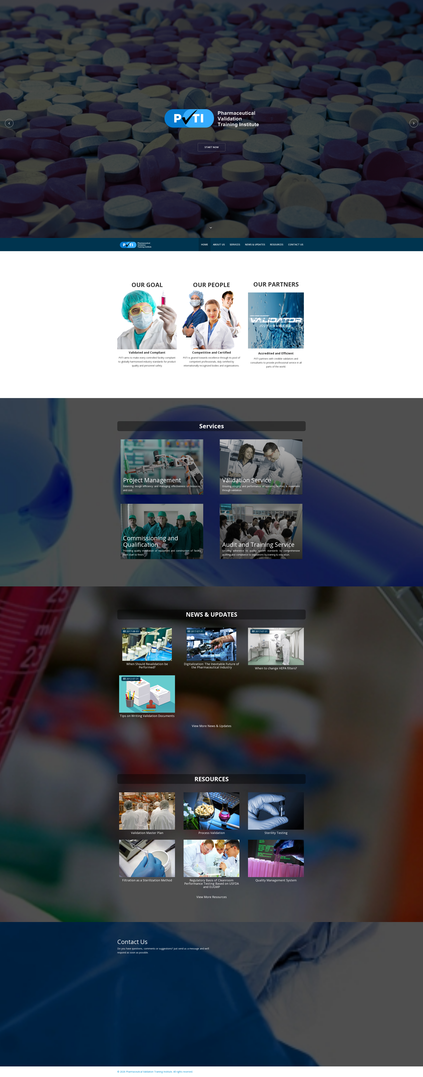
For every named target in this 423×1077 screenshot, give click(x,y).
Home (204, 244)
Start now (212, 147)
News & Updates (255, 244)
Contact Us (295, 244)
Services (235, 244)
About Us (219, 244)
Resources (276, 244)
